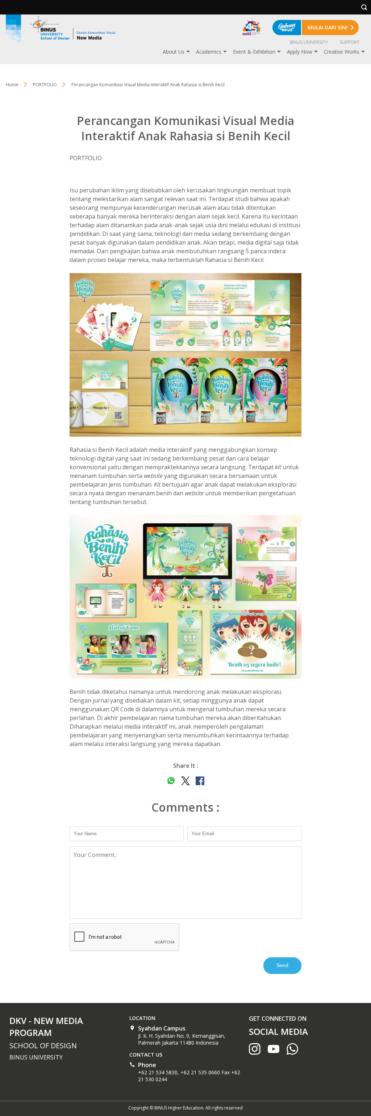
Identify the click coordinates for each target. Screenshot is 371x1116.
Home (12, 85)
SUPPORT (349, 42)
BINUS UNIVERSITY (309, 42)
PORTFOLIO (45, 85)
